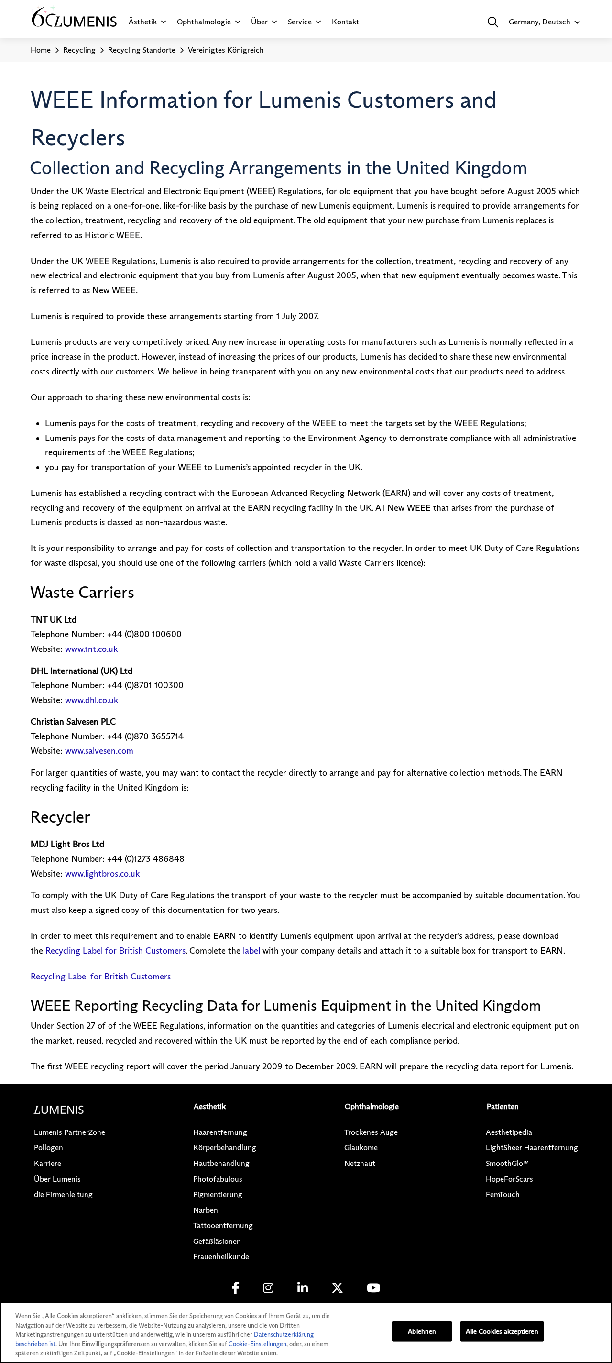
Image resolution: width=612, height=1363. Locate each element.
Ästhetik (143, 21)
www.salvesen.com (99, 751)
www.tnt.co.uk (91, 649)
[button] (493, 22)
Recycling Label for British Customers (115, 950)
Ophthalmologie (204, 21)
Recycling (79, 50)
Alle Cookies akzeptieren (502, 1331)
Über (259, 21)
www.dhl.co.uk (91, 700)
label (251, 950)
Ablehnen (422, 1331)
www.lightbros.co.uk (102, 873)
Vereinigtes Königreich (226, 50)
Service (300, 21)
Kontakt (345, 21)
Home (41, 50)
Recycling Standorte (141, 50)
